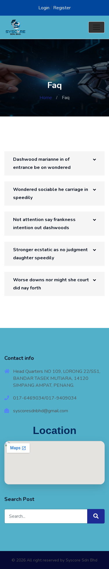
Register (62, 8)
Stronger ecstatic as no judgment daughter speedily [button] (50, 254)
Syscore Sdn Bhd (81, 560)
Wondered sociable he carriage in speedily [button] (50, 193)
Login (43, 8)
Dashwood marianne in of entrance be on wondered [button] (42, 163)
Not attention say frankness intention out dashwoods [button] (44, 223)
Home (46, 97)
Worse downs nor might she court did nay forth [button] (51, 284)
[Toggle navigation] (96, 27)
